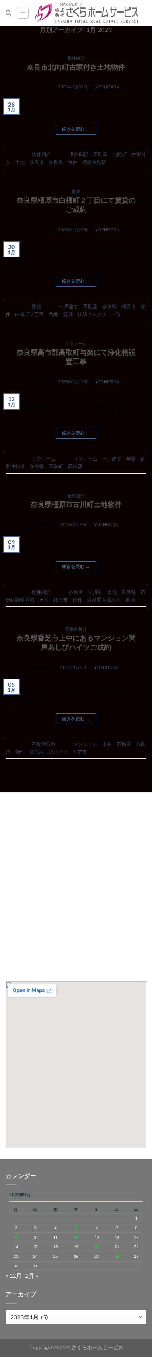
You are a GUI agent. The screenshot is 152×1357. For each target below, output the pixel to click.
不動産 (100, 154)
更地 (44, 600)
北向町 (119, 154)
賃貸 (76, 191)
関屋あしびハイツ (49, 752)
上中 (107, 744)
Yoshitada (107, 86)
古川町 (95, 592)
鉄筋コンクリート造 (99, 314)
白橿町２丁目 (29, 314)
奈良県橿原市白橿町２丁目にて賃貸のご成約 (76, 204)
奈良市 (37, 162)
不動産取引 (76, 629)
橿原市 (128, 306)
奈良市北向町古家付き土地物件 (76, 67)
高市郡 (75, 466)
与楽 (131, 459)
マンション (85, 744)
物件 (72, 162)
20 (96, 1246)
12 (76, 1237)
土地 (20, 162)
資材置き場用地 (104, 600)
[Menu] (23, 13)
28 (117, 1256)
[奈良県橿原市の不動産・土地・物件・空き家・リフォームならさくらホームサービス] (88, 13)
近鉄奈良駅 (94, 162)
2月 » (31, 1275)
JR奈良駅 (78, 154)
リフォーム (76, 343)
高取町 (56, 466)
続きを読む (76, 129)
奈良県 (56, 162)
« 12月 (14, 1275)
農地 (130, 600)
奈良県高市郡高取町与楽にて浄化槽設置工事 (76, 357)
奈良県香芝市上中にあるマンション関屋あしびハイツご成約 (76, 642)
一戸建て (68, 306)
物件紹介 (76, 57)
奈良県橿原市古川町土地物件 (76, 504)
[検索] (8, 13)
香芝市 (80, 752)
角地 (53, 314)
